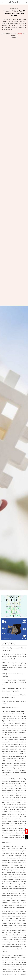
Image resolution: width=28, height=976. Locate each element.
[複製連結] (14, 643)
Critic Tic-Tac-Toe (14, 8)
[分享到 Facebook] (2, 643)
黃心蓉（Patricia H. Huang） (8, 33)
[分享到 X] (11, 643)
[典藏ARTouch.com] (14, 2)
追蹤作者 (19, 33)
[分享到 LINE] (5, 643)
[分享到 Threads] (8, 643)
